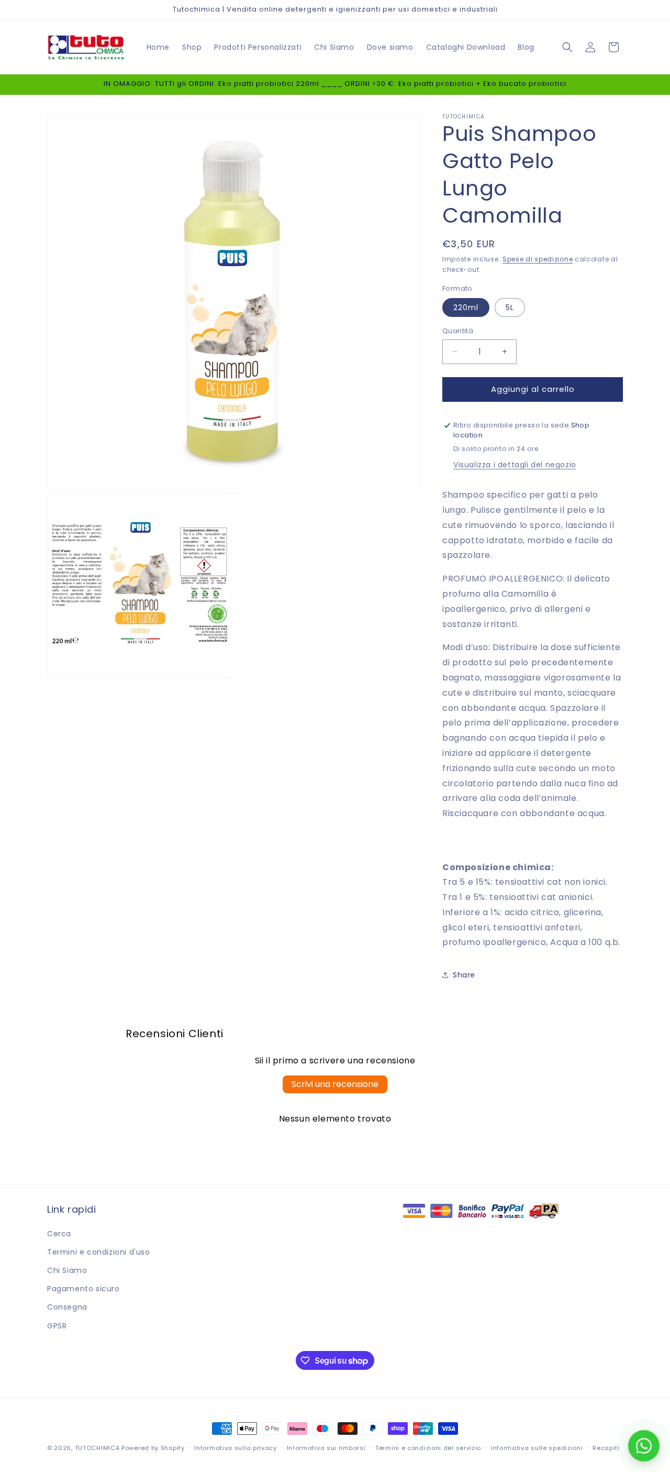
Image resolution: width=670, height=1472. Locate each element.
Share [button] (464, 975)
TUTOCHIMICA (97, 1448)
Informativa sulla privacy (235, 1448)
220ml (465, 307)
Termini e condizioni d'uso (98, 1252)
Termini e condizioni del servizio (428, 1448)
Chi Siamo (67, 1270)
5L (510, 307)
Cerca (59, 1233)
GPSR (56, 1326)
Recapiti (606, 1448)
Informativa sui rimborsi (326, 1448)
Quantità (457, 331)
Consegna (67, 1307)
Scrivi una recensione (335, 1084)
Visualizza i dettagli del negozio (514, 464)
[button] (567, 47)
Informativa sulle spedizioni (537, 1448)
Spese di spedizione (537, 259)
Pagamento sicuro (83, 1288)
